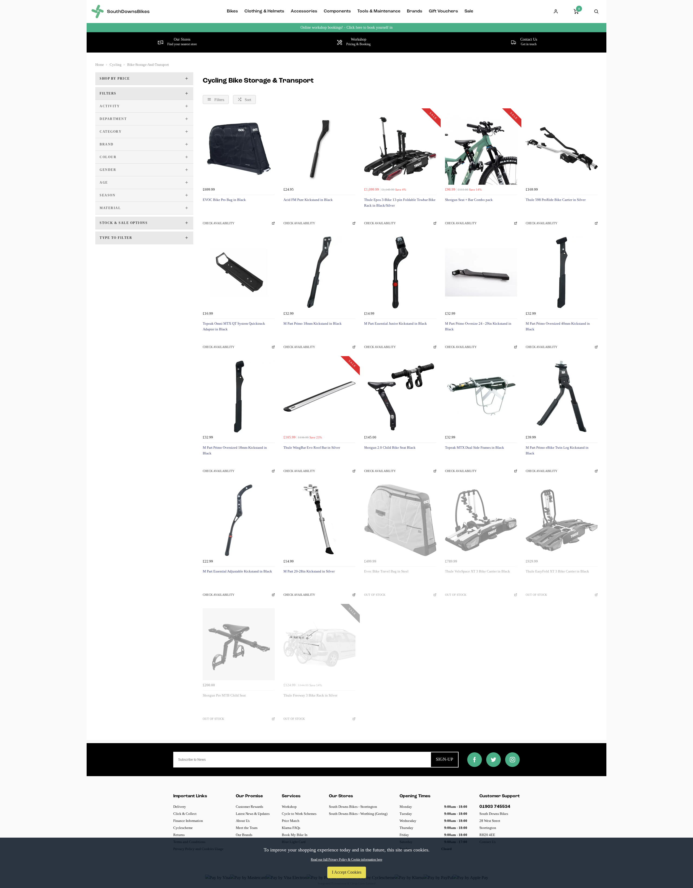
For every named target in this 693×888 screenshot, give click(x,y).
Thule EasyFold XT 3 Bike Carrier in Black (557, 571)
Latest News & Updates (253, 814)
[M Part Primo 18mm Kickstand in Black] (319, 272)
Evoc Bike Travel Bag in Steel (386, 571)
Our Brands (244, 835)
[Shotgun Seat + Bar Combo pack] (481, 149)
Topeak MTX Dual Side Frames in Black (474, 447)
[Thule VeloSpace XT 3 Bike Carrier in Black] (481, 520)
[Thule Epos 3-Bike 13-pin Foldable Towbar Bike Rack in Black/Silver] (400, 149)
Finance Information (188, 821)
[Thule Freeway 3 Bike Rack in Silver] (319, 644)
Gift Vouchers (443, 11)
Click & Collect (185, 814)
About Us (243, 821)
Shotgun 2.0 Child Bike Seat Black (390, 447)
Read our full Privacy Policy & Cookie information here (346, 859)
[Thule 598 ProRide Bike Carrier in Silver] (562, 149)
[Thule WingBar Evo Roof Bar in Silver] (319, 396)
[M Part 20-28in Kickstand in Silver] (319, 520)
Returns (179, 835)
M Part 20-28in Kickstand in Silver (309, 571)
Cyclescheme (183, 828)
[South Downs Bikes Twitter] (493, 759)
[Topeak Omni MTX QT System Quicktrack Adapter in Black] (239, 272)
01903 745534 (494, 807)
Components (337, 11)
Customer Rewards (249, 807)
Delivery (179, 807)
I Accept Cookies (346, 872)
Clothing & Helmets (264, 11)
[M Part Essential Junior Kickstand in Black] (400, 272)
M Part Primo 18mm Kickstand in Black (312, 323)
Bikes (232, 11)
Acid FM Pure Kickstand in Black (308, 200)
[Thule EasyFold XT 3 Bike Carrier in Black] (562, 520)
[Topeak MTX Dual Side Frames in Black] (481, 396)
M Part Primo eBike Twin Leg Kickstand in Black (557, 450)
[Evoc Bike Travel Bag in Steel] (400, 520)
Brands (414, 11)
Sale (469, 11)
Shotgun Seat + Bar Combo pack (469, 200)
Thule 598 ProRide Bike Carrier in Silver (556, 200)
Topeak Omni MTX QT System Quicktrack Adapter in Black (234, 326)
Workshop (289, 807)
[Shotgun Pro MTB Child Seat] (239, 644)
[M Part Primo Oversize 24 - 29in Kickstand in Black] (481, 272)
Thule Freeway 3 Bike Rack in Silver (310, 695)
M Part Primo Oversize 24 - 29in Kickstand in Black (478, 326)
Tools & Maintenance (378, 11)
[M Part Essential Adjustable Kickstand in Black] (239, 520)
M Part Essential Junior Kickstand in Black (395, 323)
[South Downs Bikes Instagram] (512, 759)
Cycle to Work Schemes (299, 814)
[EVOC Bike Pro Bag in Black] (239, 149)
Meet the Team (246, 828)
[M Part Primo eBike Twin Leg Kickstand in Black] (562, 396)
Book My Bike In (295, 835)
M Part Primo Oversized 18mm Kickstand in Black (235, 450)
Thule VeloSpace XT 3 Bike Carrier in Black (477, 571)
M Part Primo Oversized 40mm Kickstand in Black (558, 326)
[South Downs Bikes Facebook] (474, 759)
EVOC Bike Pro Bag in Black (224, 200)
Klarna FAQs (291, 828)
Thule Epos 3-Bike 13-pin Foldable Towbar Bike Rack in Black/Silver (400, 202)
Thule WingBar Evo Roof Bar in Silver (311, 447)
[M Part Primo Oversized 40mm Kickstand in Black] (562, 272)
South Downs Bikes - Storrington (353, 807)
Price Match (290, 821)
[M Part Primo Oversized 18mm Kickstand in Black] (239, 396)
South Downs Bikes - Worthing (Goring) (358, 814)
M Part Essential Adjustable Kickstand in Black (237, 571)
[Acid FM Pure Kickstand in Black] (319, 149)
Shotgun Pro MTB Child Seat (224, 695)
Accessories (304, 11)
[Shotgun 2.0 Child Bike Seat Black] (400, 396)
